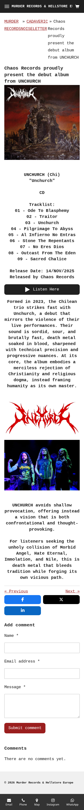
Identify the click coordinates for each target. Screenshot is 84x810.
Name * (11, 635)
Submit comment (25, 728)
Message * (15, 687)
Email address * (22, 661)
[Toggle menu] (7, 6)
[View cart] (77, 6)
